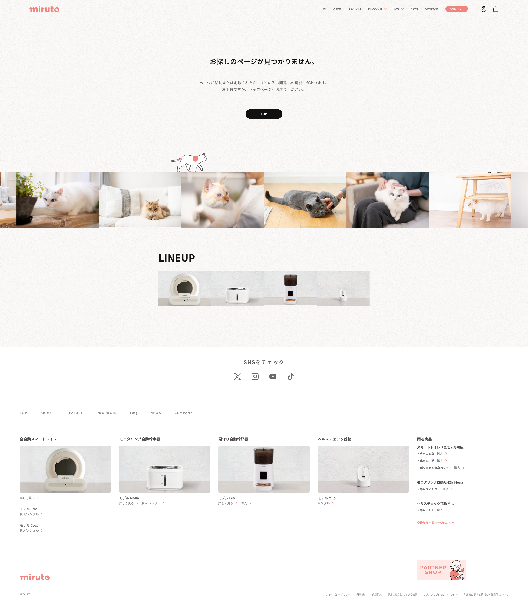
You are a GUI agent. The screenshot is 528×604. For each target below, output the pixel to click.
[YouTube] (272, 376)
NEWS (414, 8)
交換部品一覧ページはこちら (436, 523)
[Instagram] (255, 376)
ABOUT (338, 8)
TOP (324, 8)
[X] (237, 376)
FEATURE (355, 8)
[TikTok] (290, 376)
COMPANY (432, 8)
